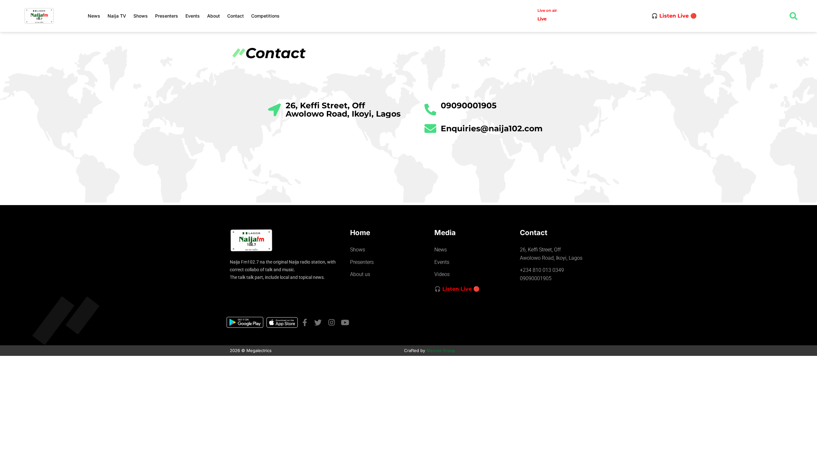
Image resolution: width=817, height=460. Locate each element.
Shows (140, 16)
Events (192, 16)
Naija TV (117, 16)
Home (360, 232)
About (213, 16)
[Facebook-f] (304, 322)
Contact (235, 16)
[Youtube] (345, 322)
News (94, 16)
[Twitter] (318, 322)
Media (445, 232)
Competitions (265, 16)
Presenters (166, 16)
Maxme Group (440, 350)
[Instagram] (331, 322)
